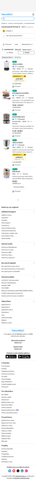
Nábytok (3, 320)
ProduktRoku (5, 454)
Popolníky (4, 220)
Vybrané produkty (7, 277)
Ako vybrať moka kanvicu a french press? (13, 269)
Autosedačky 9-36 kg (7, 236)
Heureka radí (5, 400)
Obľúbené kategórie (8, 212)
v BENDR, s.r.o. (16, 183)
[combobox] (18, 19)
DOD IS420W (5, 288)
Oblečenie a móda (6, 323)
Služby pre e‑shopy (6, 426)
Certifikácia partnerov (7, 457)
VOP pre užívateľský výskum (9, 413)
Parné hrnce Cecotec (7, 250)
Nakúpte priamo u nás (7, 402)
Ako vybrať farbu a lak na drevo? (10, 266)
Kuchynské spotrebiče (29, 23)
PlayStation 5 (5, 312)
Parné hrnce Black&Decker (9, 247)
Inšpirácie (4, 459)
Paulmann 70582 (6, 285)
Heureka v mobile (6, 397)
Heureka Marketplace (7, 428)
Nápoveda (4, 441)
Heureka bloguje (6, 379)
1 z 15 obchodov (16, 162)
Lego (2, 315)
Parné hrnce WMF (6, 252)
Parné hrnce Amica (6, 255)
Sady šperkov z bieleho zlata (9, 233)
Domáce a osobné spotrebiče (15, 23)
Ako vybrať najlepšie (8, 263)
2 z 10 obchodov (16, 84)
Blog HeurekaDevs (6, 382)
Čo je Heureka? (5, 366)
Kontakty (4, 369)
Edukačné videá (5, 439)
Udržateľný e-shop (6, 462)
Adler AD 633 (16, 171)
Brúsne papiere (5, 223)
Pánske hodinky (5, 238)
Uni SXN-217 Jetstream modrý (10, 280)
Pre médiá (4, 377)
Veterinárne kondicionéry (8, 231)
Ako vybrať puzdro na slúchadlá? (10, 272)
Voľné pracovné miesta (7, 374)
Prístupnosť (4, 387)
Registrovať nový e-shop (8, 423)
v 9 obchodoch (16, 107)
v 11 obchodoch (16, 133)
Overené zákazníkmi (7, 449)
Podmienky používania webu (21, 478)
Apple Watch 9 (5, 307)
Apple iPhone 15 (6, 305)
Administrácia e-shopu (7, 420)
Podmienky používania (7, 371)
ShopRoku (4, 451)
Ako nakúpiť (4, 395)
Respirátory (4, 218)
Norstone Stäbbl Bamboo (8, 283)
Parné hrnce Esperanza (8, 258)
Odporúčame (6, 301)
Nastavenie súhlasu (7, 405)
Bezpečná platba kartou (8, 410)
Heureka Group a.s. (21, 476)
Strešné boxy (5, 226)
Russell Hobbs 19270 (18, 117)
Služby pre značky (6, 431)
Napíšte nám (18, 343)
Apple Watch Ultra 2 (7, 310)
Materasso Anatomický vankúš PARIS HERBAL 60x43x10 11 (18, 291)
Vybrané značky (6, 244)
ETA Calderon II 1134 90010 (20, 93)
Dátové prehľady (6, 433)
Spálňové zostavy (6, 215)
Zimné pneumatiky (6, 318)
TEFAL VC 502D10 (17, 143)
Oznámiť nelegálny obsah (8, 384)
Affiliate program (6, 436)
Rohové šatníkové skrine (8, 228)
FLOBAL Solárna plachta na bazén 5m (12, 293)
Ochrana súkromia (6, 408)
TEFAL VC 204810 (17, 64)
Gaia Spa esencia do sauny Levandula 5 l (12, 296)
